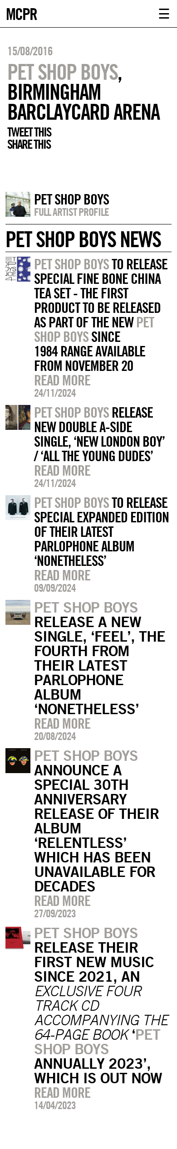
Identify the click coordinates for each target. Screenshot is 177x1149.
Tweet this (29, 132)
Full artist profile (71, 212)
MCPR (21, 13)
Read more (62, 380)
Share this (28, 144)
